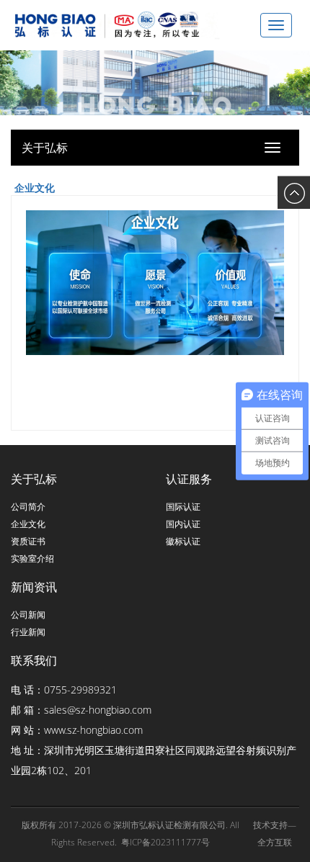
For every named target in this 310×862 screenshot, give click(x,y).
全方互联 (274, 842)
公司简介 (28, 506)
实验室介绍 (32, 558)
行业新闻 (28, 632)
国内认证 (183, 524)
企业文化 (28, 524)
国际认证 (183, 506)
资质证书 (28, 541)
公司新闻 (28, 615)
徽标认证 (183, 541)
